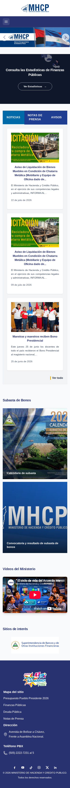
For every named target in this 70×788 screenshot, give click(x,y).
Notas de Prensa (35, 117)
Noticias (13, 117)
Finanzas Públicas (14, 705)
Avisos (56, 117)
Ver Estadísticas (35, 86)
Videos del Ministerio (19, 569)
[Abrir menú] (6, 21)
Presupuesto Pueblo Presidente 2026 (26, 698)
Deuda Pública (12, 711)
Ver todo (57, 377)
